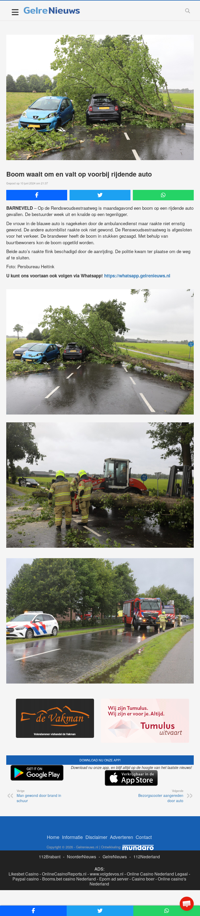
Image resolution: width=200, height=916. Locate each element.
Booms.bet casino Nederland (69, 879)
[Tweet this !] (100, 195)
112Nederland (146, 857)
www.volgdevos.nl (106, 874)
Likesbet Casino (24, 874)
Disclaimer (96, 836)
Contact (144, 836)
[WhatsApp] (163, 195)
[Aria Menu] (15, 12)
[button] (187, 904)
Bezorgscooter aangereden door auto (160, 796)
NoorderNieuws (81, 857)
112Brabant (49, 857)
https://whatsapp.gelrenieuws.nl (137, 275)
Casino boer (143, 879)
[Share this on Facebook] (36, 195)
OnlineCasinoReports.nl (64, 874)
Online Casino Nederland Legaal (157, 874)
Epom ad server (113, 879)
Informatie (72, 836)
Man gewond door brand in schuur (39, 796)
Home (53, 836)
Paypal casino (25, 879)
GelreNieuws (115, 857)
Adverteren (121, 836)
